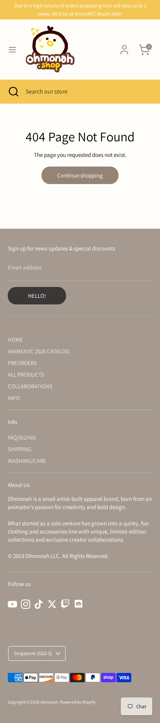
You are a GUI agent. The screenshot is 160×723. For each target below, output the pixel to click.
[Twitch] (65, 604)
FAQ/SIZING (22, 437)
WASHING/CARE (27, 460)
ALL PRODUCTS (26, 374)
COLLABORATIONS (30, 386)
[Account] (124, 46)
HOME (15, 339)
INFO (14, 397)
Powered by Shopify (78, 702)
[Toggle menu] (12, 49)
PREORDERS (22, 363)
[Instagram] (25, 604)
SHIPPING (19, 449)
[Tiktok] (38, 604)
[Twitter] (52, 604)
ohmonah (49, 702)
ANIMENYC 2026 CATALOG (38, 351)
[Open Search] (13, 91)
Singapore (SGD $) (33, 653)
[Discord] (78, 604)
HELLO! (37, 295)
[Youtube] (12, 604)
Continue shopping (80, 175)
